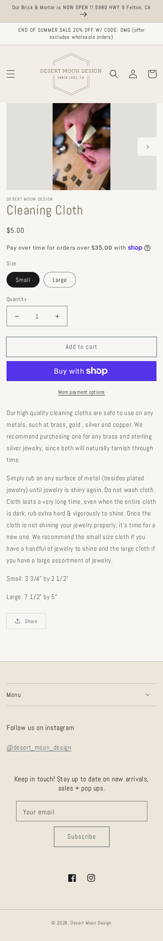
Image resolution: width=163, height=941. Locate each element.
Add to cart (81, 346)
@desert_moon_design (39, 747)
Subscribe (81, 836)
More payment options (81, 391)
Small (23, 280)
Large (60, 280)
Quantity (17, 299)
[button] (10, 74)
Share (31, 621)
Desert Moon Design (91, 923)
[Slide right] (146, 146)
